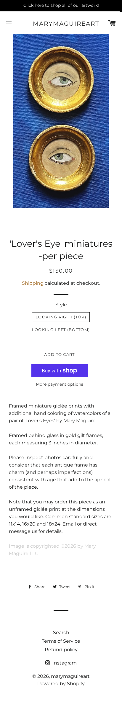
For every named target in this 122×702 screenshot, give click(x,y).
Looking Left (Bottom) (61, 329)
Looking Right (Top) (61, 317)
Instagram (64, 663)
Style (61, 304)
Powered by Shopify (61, 683)
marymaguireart (61, 23)
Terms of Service (61, 641)
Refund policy (61, 649)
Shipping (33, 283)
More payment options (59, 384)
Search (61, 632)
